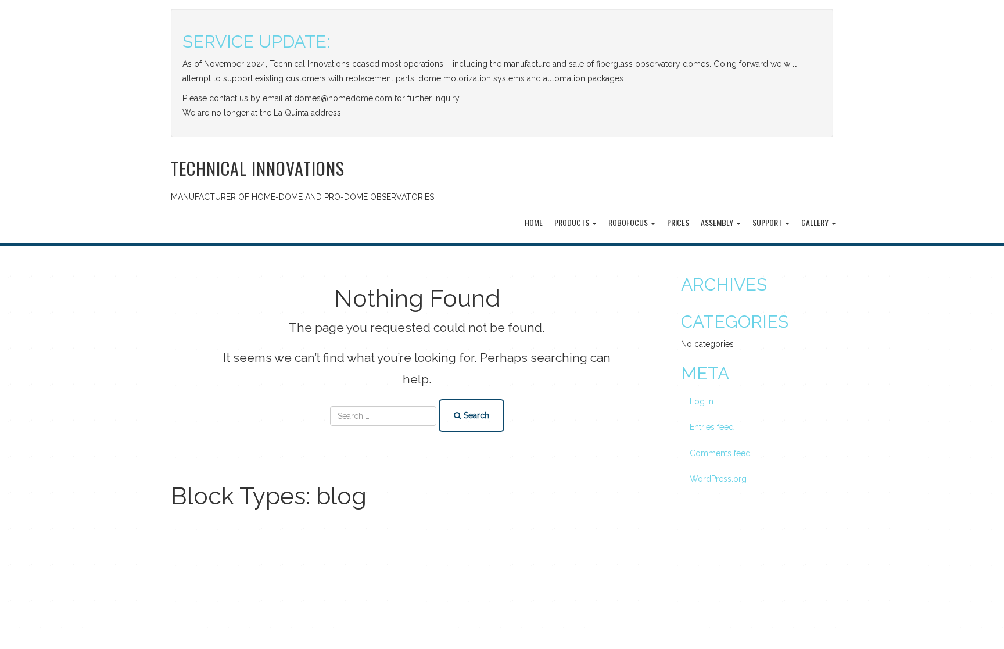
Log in (701, 401)
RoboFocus (629, 222)
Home (534, 222)
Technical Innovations (258, 168)
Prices (678, 222)
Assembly (718, 222)
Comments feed (720, 453)
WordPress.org (718, 478)
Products (572, 222)
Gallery (815, 222)
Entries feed (712, 427)
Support (768, 222)
